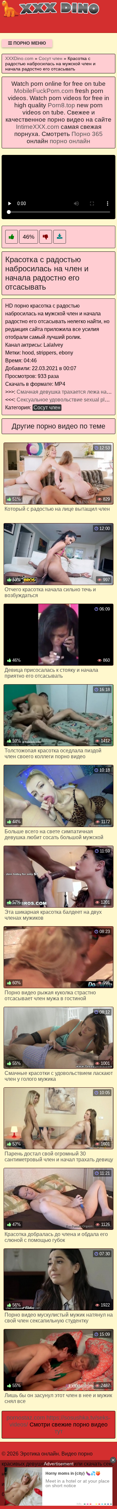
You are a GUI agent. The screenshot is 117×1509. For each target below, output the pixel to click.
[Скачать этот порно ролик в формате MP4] (59, 237)
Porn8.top (61, 105)
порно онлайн (70, 141)
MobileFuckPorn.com (43, 90)
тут (59, 1431)
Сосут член (46, 407)
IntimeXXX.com (37, 126)
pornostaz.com (25, 1417)
